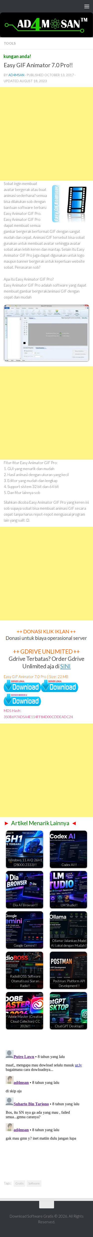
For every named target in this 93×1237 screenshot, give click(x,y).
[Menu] (87, 6)
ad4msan (16, 75)
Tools (10, 43)
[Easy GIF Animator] (22, 690)
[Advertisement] (46, 134)
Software (34, 1183)
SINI (65, 666)
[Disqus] (46, 1110)
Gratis (19, 1183)
